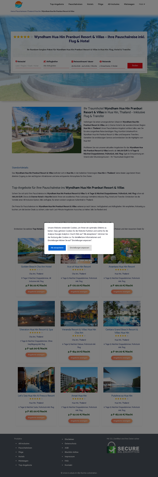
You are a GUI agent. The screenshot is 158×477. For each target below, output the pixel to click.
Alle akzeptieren (57, 247)
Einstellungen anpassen (79, 247)
